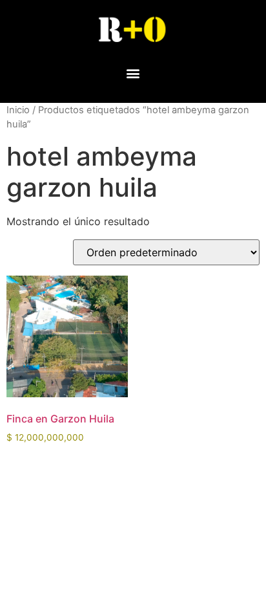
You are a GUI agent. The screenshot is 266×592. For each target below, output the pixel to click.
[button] (133, 72)
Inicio (18, 110)
